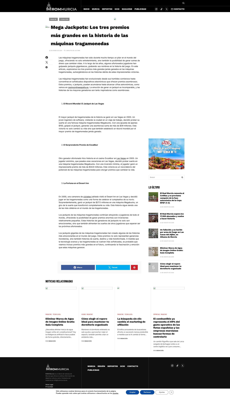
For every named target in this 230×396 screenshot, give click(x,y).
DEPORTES (112, 366)
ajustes (115, 393)
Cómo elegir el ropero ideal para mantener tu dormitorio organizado (170, 266)
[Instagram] (156, 9)
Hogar (83, 314)
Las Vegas (121, 158)
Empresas (156, 314)
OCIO (122, 366)
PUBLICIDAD (93, 370)
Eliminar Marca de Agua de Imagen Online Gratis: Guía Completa (171, 250)
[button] (183, 3)
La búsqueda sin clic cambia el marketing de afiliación (131, 321)
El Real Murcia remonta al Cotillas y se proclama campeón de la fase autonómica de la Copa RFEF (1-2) (172, 198)
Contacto (179, 9)
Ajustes (162, 392)
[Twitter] (167, 9)
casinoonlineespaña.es (78, 87)
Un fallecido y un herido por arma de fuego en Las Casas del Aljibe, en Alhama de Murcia (172, 233)
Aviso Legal (49, 384)
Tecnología (64, 19)
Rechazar (147, 392)
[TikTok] (161, 9)
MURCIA (91, 366)
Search (182, 177)
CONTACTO (132, 366)
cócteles (87, 196)
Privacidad (49, 387)
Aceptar (132, 392)
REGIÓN (101, 366)
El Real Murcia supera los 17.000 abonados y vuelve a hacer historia (172, 216)
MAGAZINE (53, 19)
